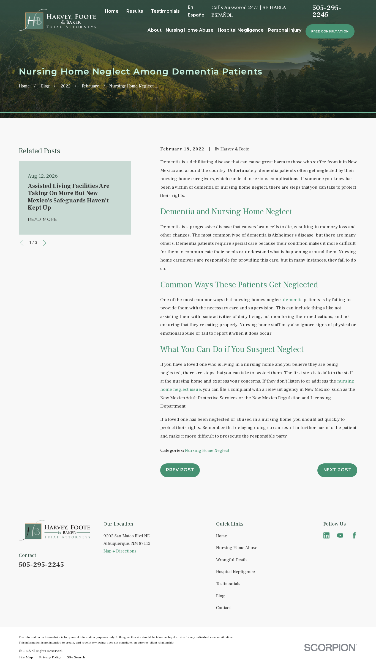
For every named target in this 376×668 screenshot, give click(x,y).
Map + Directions (120, 551)
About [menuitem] (155, 30)
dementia (293, 299)
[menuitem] (26, 657)
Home (112, 11)
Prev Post (180, 469)
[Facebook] (354, 535)
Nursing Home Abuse (236, 548)
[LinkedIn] (326, 535)
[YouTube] (340, 535)
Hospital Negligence (235, 571)
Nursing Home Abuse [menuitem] (190, 30)
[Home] (57, 19)
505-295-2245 (327, 11)
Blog (220, 596)
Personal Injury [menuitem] (284, 30)
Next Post (337, 469)
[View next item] (45, 243)
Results (134, 11)
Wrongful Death (231, 560)
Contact (223, 608)
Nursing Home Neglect (207, 450)
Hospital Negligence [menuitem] (241, 30)
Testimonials (165, 11)
